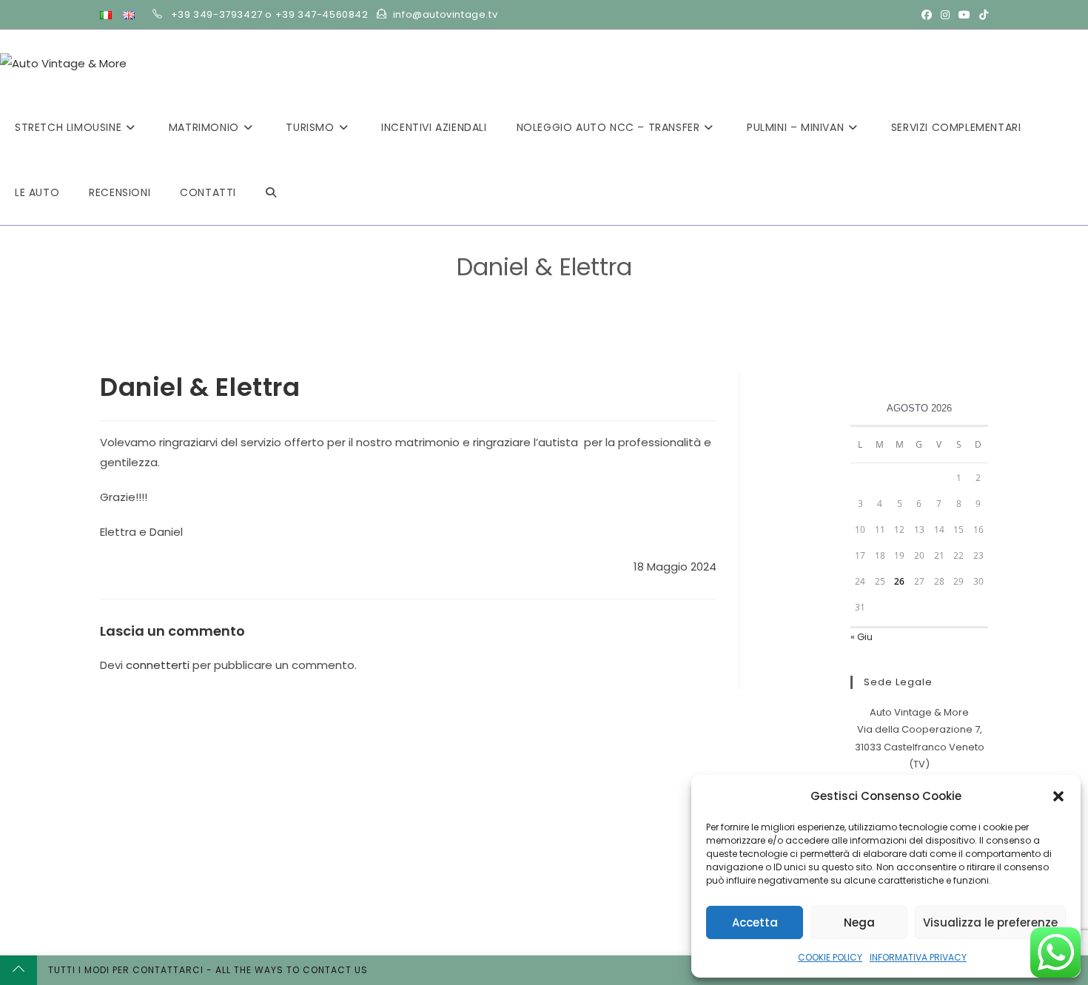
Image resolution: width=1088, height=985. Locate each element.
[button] (1058, 796)
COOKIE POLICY (830, 957)
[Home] (500, 290)
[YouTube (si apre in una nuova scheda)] (964, 14)
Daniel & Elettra (556, 290)
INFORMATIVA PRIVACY (918, 957)
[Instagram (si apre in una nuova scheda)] (945, 14)
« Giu (861, 637)
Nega (859, 922)
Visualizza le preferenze (990, 922)
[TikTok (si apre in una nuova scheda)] (981, 14)
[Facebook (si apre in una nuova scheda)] (926, 14)
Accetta (755, 922)
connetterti (157, 665)
